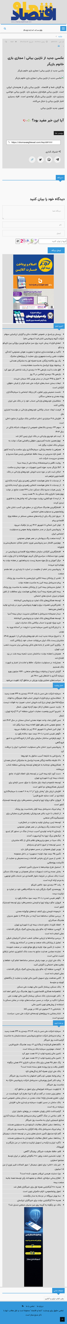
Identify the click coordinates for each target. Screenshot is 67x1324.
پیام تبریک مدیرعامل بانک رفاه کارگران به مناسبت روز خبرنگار (34, 1129)
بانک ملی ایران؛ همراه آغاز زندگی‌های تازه (43, 1071)
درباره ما (40, 1306)
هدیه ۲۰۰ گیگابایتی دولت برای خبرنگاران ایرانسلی (39, 1200)
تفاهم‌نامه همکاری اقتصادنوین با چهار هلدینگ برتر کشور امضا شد (32, 991)
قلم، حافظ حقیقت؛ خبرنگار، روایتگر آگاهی (42, 1151)
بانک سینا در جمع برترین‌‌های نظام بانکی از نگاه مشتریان (36, 840)
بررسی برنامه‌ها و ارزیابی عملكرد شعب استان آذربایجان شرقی (33, 938)
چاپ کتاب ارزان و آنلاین (54, 1298)
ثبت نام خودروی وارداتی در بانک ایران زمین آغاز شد (38, 436)
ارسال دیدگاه (56, 250)
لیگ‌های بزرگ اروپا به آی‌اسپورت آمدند (44, 836)
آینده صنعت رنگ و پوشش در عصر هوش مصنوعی (39, 538)
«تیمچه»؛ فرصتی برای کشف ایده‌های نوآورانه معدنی (38, 911)
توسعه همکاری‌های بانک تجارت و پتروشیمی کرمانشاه (37, 600)
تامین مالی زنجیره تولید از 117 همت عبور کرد (41, 1053)
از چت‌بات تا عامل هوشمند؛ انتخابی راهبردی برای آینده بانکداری (33, 480)
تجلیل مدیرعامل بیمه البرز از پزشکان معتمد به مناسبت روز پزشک (32, 587)
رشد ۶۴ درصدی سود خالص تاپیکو (46, 885)
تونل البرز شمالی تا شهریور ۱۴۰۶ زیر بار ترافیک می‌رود (37, 525)
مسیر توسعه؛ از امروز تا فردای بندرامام (44, 845)
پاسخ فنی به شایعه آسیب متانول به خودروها (41, 756)
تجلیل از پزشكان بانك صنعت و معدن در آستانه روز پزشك (35, 942)
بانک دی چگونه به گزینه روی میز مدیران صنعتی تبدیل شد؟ (35, 1205)
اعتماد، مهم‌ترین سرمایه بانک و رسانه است (42, 1049)
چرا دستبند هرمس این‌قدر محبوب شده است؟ (40, 1173)
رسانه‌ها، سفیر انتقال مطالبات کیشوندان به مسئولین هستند (34, 1124)
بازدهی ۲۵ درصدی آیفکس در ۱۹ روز (45, 374)
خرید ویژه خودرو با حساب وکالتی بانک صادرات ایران (38, 623)
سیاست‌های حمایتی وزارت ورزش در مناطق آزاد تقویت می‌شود (33, 680)
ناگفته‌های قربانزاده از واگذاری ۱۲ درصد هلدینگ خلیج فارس (35, 1044)
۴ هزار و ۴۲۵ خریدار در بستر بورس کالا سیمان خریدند (37, 379)
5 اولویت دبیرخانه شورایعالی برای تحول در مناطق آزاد (37, 1089)
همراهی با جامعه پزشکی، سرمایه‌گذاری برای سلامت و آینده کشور (32, 449)
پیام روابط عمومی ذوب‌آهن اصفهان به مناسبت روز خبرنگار (35, 1076)
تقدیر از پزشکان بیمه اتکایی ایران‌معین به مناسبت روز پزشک (34, 578)
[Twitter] (40, 159)
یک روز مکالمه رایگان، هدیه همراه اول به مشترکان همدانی (35, 361)
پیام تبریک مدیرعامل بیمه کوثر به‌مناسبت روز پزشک (38, 809)
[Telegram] (57, 159)
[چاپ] (58, 46)
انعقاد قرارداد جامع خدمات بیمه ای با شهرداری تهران (37, 925)
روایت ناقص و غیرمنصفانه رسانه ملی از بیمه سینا (39, 463)
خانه (60, 36)
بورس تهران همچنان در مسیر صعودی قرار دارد (41, 849)
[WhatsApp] (49, 159)
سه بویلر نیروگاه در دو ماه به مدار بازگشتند (42, 1196)
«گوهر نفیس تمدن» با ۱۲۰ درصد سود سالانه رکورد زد (38, 734)
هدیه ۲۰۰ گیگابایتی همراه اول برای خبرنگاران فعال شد (37, 1187)
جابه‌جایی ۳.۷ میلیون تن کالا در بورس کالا (42, 1009)
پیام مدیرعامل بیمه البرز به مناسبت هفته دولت (39, 582)
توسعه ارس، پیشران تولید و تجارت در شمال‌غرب (39, 822)
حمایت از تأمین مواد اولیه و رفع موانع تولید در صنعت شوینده (34, 947)
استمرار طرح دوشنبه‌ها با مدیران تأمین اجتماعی (40, 867)
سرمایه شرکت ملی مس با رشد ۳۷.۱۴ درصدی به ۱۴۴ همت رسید (33, 693)
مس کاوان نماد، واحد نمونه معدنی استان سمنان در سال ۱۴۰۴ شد (32, 720)
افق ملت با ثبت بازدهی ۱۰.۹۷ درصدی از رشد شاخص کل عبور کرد (32, 370)
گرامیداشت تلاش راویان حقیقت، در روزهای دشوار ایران (36, 1111)
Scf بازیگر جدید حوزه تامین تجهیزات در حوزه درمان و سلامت (34, 467)
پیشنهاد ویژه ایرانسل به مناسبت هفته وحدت (41, 365)
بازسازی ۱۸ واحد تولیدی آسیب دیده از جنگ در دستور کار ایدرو (33, 831)
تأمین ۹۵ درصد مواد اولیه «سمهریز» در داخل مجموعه (37, 854)
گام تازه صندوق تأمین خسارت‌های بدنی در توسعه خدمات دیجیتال (32, 1133)
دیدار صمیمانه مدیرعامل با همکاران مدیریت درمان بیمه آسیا (34, 614)
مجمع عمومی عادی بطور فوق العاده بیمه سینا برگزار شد (37, 725)
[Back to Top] (62, 1319)
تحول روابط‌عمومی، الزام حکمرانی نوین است (42, 1191)
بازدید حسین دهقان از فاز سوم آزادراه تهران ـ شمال (38, 707)
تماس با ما (30, 1306)
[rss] (23, 1306)
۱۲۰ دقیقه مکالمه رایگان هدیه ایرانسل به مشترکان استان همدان (32, 760)
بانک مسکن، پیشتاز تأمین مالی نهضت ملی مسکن (39, 987)
